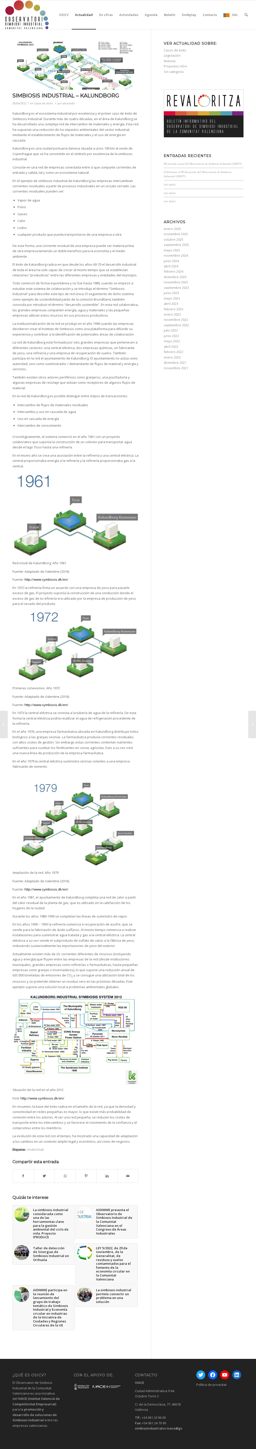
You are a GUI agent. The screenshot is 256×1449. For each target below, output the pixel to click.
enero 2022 (172, 357)
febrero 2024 (173, 271)
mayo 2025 (172, 250)
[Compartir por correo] (128, 1175)
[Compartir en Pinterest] (86, 1175)
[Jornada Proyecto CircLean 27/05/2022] (4, 724)
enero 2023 (172, 314)
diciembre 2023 (175, 277)
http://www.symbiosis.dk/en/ (46, 579)
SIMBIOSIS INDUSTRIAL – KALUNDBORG (65, 95)
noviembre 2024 (176, 255)
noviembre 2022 (176, 319)
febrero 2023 (173, 309)
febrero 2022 (173, 352)
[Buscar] (246, 14)
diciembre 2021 (175, 362)
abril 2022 (171, 346)
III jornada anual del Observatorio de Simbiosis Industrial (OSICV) (203, 164)
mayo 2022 (172, 341)
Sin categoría (174, 71)
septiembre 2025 (176, 244)
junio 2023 (171, 293)
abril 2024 (171, 266)
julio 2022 (171, 330)
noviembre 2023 (176, 282)
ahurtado (69, 103)
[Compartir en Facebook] (23, 1175)
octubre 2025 (173, 239)
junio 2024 (171, 261)
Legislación (172, 55)
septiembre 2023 (176, 287)
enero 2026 (172, 228)
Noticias (170, 61)
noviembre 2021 (176, 368)
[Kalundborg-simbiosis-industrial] (75, 66)
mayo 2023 (172, 298)
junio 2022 (171, 336)
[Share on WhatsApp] (65, 1175)
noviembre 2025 (176, 234)
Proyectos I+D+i (175, 66)
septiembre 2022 (176, 325)
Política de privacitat (211, 1384)
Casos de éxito (43, 103)
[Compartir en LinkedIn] (107, 1175)
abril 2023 (171, 303)
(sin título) (170, 184)
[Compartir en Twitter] (44, 1175)
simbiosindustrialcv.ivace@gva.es (161, 1428)
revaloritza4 (35, 1149)
